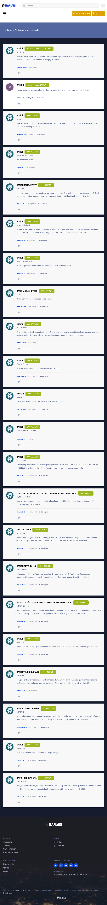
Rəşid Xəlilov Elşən (25, 98)
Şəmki (31, 439)
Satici (20, 48)
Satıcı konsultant (27, 185)
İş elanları (58, 842)
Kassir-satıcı (24, 530)
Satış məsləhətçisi (27, 291)
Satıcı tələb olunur (28, 708)
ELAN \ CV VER (83, 13)
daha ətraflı (27, 73)
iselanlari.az (20, 890)
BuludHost (7, 893)
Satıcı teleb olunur (28, 672)
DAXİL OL (99, 13)
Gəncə (31, 134)
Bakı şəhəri (33, 67)
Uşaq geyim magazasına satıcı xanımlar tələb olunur (46, 493)
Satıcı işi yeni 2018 (26, 566)
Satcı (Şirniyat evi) (27, 778)
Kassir (20, 85)
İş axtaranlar (59, 845)
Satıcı (20, 152)
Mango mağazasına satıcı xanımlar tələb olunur (44, 602)
